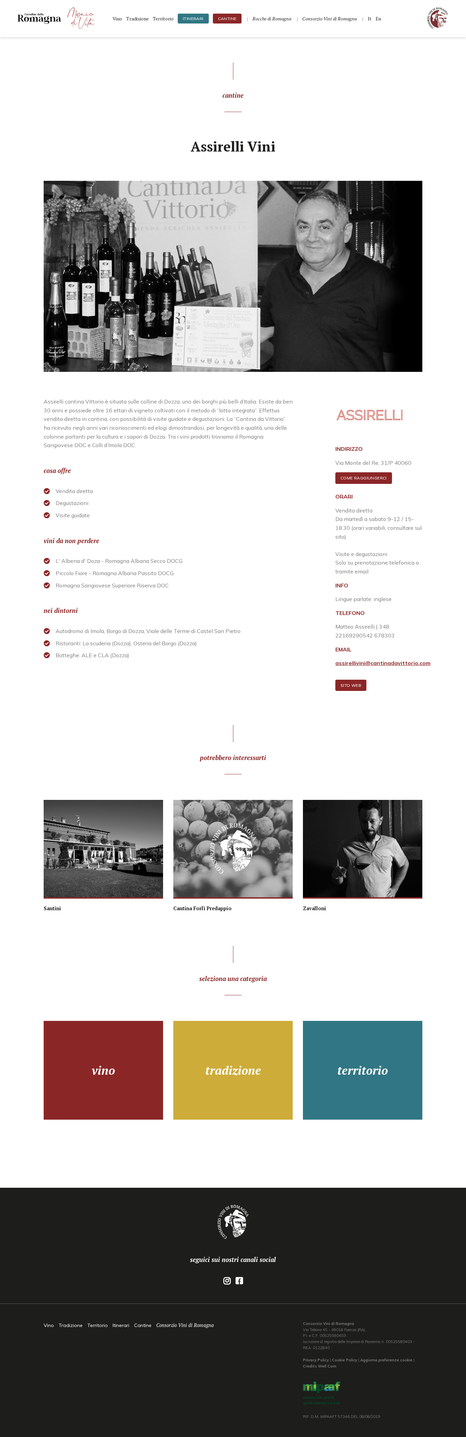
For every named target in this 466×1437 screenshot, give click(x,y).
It (370, 19)
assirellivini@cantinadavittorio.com (383, 663)
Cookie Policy (344, 1360)
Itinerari (193, 18)
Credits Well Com (319, 1366)
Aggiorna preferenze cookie (386, 1360)
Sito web (350, 685)
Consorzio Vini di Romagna (185, 1325)
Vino (117, 19)
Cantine (227, 18)
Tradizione (137, 19)
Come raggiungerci (363, 477)
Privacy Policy (316, 1360)
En (378, 19)
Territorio (163, 19)
